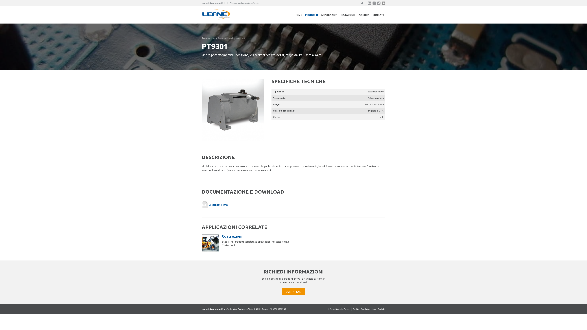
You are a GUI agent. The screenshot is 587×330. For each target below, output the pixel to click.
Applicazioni (329, 15)
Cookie (356, 309)
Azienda (363, 15)
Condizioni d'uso (368, 309)
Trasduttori (208, 38)
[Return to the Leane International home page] (216, 18)
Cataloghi (348, 15)
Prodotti (311, 15)
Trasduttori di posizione (231, 38)
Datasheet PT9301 (219, 204)
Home (298, 15)
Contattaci (293, 291)
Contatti (379, 15)
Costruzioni (232, 236)
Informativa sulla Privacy (340, 309)
